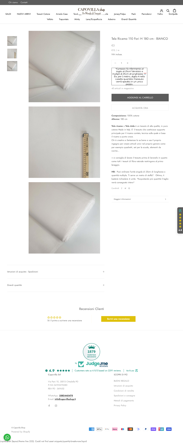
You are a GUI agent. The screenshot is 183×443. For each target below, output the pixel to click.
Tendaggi (77, 14)
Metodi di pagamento (124, 400)
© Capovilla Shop (18, 427)
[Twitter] (125, 188)
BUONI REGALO (121, 380)
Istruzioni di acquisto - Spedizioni (22, 271)
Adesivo (111, 19)
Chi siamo (13, 2)
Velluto (50, 19)
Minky (77, 19)
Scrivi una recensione (118, 319)
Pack (134, 14)
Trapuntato (63, 19)
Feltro (160, 14)
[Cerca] (168, 10)
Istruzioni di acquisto (123, 385)
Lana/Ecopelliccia (94, 19)
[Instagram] (56, 405)
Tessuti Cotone (43, 14)
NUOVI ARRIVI (24, 14)
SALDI (8, 14)
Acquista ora (140, 108)
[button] (180, 220)
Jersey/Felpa (120, 14)
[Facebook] (122, 188)
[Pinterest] (129, 188)
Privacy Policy (120, 405)
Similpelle (173, 14)
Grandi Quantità (128, 19)
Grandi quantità (14, 285)
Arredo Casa (61, 14)
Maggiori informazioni (122, 199)
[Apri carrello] (174, 10)
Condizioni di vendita (124, 390)
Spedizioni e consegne (124, 395)
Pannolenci (147, 14)
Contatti (24, 2)
